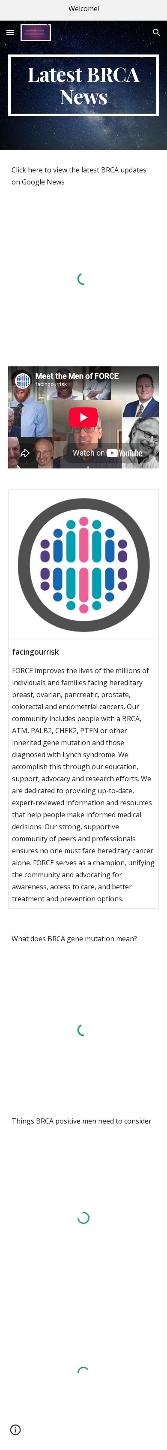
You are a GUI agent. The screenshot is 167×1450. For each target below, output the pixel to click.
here (36, 170)
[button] (10, 32)
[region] (83, 10)
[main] (83, 85)
